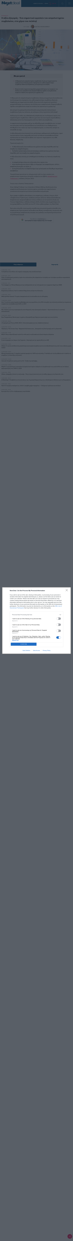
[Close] (67, 590)
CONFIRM (23, 644)
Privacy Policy (46, 650)
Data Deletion (26, 650)
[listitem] (36, 615)
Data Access (36, 650)
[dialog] (36, 620)
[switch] (58, 618)
